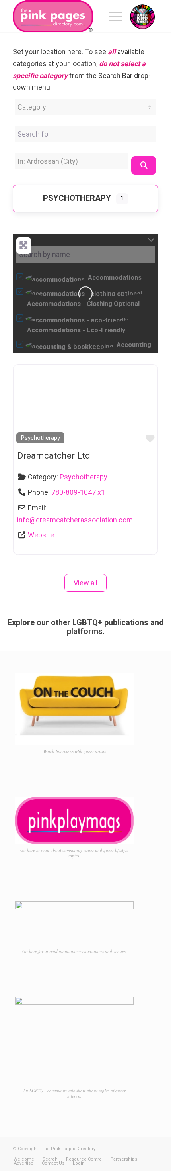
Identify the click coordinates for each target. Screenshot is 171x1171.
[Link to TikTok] (152, 1147)
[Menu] (111, 16)
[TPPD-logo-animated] (71, 16)
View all (85, 583)
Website (41, 535)
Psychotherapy (77, 198)
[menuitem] (111, 16)
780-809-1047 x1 (78, 492)
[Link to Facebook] (128, 1147)
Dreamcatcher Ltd (53, 455)
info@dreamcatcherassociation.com (75, 520)
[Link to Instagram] (140, 1147)
